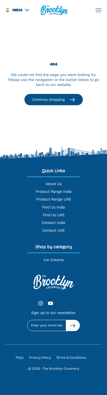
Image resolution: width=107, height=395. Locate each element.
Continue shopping (48, 99)
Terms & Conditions (71, 357)
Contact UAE (53, 230)
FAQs (20, 357)
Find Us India (53, 207)
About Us (54, 184)
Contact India (53, 222)
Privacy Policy (40, 357)
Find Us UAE (53, 215)
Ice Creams (54, 260)
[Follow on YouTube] (50, 303)
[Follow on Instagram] (40, 303)
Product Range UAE (53, 199)
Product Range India (54, 191)
